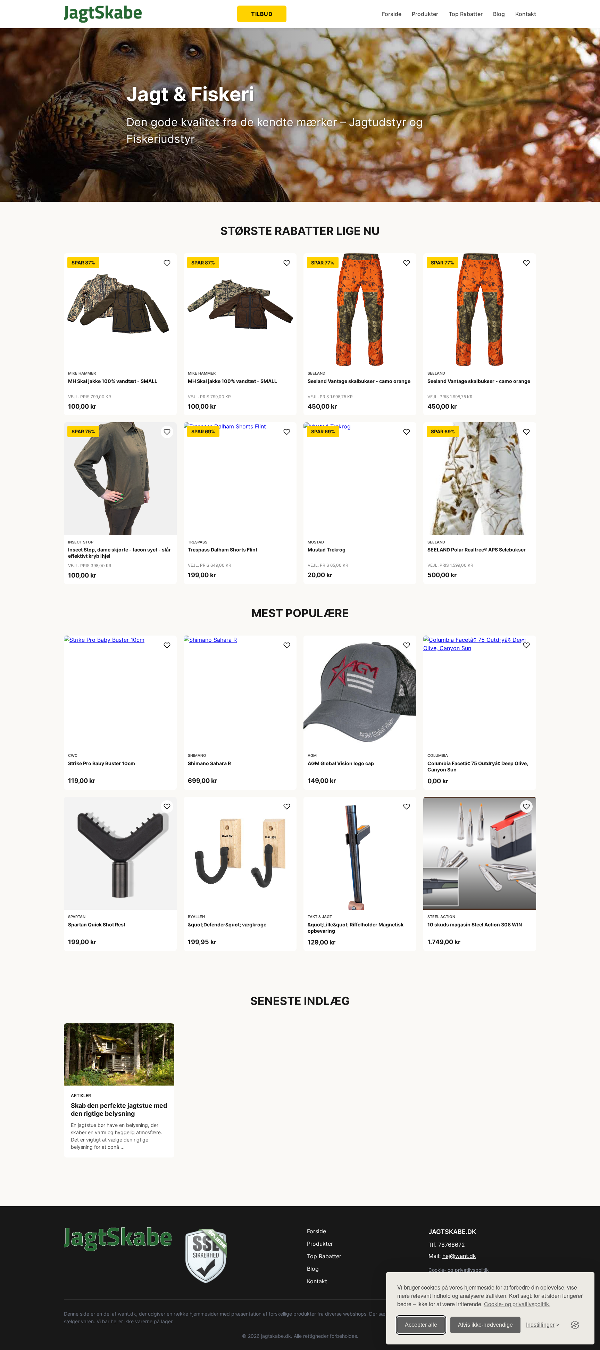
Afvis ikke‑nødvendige (485, 1325)
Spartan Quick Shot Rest (96, 924)
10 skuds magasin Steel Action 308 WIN (474, 924)
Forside (391, 13)
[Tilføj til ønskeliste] (167, 263)
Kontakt (525, 13)
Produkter (425, 13)
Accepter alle (421, 1325)
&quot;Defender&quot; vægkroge (227, 924)
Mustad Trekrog (326, 550)
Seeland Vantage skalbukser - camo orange (359, 381)
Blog (499, 13)
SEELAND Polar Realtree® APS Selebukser (476, 550)
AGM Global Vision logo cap (341, 763)
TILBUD (262, 13)
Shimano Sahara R (209, 763)
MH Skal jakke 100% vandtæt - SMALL (112, 381)
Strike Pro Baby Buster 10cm (101, 763)
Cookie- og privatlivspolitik (458, 1270)
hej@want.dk (459, 1255)
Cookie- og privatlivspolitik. (517, 1304)
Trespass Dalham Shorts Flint (222, 550)
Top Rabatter (466, 13)
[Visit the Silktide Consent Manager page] (575, 1325)
